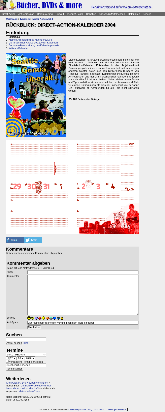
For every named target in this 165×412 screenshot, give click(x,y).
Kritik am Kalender (18, 48)
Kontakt (72, 410)
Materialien (134, 14)
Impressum (81, 410)
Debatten (91, 14)
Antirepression (26, 14)
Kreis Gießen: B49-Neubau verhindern (27, 382)
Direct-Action (8, 14)
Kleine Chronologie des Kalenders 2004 (30, 39)
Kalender (25, 19)
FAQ (90, 410)
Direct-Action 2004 (42, 19)
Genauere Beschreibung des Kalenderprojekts (34, 45)
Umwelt (60, 14)
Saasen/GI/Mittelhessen (112, 14)
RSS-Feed (99, 410)
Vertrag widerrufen (117, 410)
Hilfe (25, 343)
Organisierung (45, 14)
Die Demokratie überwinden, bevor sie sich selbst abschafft (29, 387)
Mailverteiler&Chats (29, 391)
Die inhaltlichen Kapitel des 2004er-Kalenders (33, 42)
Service (147, 14)
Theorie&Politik (75, 14)
